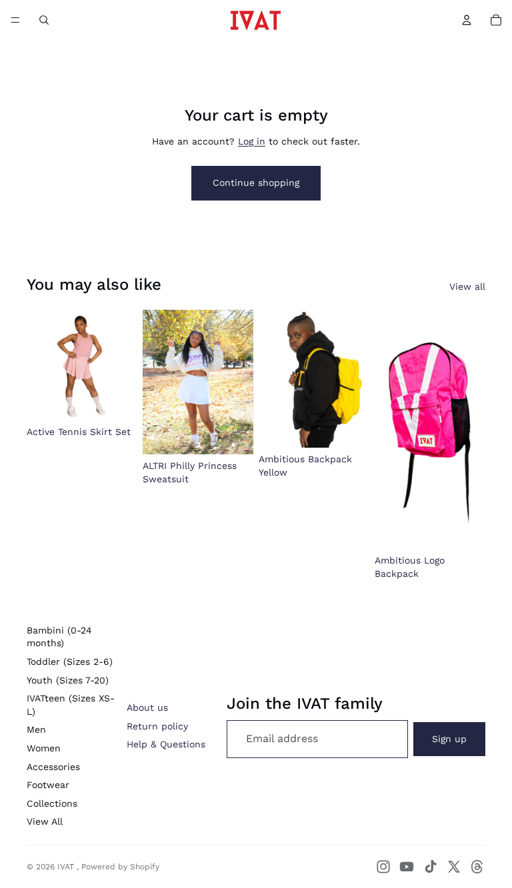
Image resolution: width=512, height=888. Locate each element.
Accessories (53, 766)
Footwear (48, 784)
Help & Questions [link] (166, 744)
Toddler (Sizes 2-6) (70, 661)
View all (467, 286)
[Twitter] (454, 867)
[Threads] (477, 867)
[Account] (466, 20)
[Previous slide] (273, 379)
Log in (251, 141)
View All (45, 821)
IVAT (67, 866)
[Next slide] (354, 379)
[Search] (44, 20)
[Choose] (117, 400)
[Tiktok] (431, 867)
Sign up (449, 738)
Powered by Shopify (120, 866)
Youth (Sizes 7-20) (68, 680)
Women (44, 748)
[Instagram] (383, 867)
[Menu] (15, 20)
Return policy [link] (157, 726)
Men (36, 729)
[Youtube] (407, 867)
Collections (52, 803)
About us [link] (147, 707)
